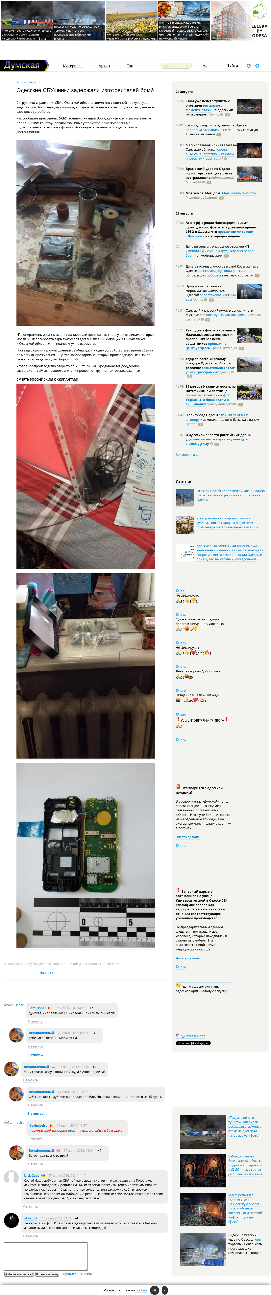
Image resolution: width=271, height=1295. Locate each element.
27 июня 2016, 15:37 (72, 1125)
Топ (130, 66)
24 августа (184, 92)
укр (205, 65)
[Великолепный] (16, 1041)
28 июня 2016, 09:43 (73, 1033)
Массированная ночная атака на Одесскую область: (211, 147)
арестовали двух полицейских (221, 271)
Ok (154, 1290)
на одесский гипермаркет (209, 112)
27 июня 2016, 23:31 (56, 1218)
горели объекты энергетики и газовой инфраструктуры (210, 154)
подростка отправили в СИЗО (209, 130)
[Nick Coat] (11, 1184)
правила (74, 1130)
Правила (69, 1274)
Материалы (73, 66)
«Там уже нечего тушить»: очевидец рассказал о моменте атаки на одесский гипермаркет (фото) (26, 34)
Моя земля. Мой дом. (204, 193)
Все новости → (187, 455)
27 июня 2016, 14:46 (74, 1067)
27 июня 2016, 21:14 (63, 1175)
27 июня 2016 (24, 82)
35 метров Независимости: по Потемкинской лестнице (211, 388)
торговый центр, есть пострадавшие (210, 177)
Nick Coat (31, 1175)
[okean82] (11, 1227)
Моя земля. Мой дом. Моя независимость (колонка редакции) (131, 36)
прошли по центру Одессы (206, 345)
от (209, 255)
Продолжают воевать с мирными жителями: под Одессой (205, 290)
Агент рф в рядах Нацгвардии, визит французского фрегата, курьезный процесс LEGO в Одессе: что (222, 227)
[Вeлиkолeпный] (11, 1075)
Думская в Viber (193, 1036)
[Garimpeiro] (14, 1122)
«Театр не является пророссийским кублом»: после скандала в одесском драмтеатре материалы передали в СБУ (227, 522)
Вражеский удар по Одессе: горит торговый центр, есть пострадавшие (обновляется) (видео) (77, 32)
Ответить (35, 1021)
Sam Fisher (37, 1008)
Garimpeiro (38, 1125)
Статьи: (183, 481)
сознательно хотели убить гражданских (210, 370)
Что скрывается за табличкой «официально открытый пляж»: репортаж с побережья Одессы (231, 495)
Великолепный (41, 1033)
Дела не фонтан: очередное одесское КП (217, 246)
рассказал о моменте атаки (204, 107)
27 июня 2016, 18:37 (73, 1092)
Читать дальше (188, 837)
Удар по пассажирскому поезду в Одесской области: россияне (209, 363)
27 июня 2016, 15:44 (78, 1150)
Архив (104, 66)
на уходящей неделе (222, 236)
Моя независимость (239, 193)
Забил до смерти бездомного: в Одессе (216, 125)
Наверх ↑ (46, 973)
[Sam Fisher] (14, 1005)
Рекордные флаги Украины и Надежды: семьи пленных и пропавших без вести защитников (210, 337)
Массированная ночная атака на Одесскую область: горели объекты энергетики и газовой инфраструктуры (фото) (245, 1208)
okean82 (30, 1218)
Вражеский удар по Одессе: (209, 169)
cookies (141, 1290)
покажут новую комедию (225, 315)
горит (190, 173)
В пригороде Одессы (202, 415)
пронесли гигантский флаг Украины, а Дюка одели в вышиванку (208, 399)
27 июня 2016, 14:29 (70, 1008)
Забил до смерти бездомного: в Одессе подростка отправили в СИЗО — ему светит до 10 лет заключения (245, 1165)
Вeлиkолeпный (36, 1067)
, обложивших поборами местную (219, 273)
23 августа (184, 213)
